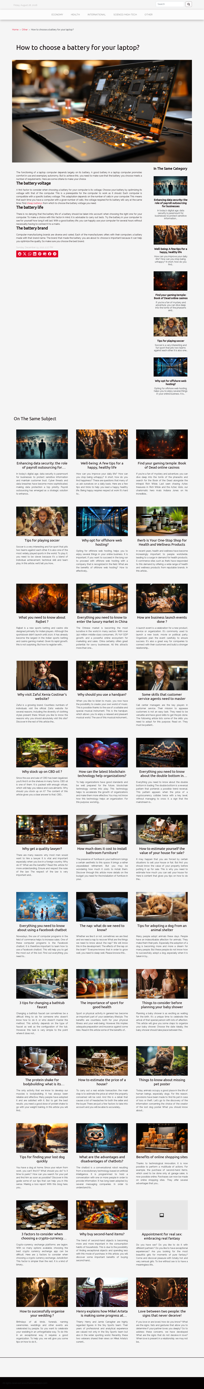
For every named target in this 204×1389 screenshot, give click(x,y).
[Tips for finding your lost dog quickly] (42, 1138)
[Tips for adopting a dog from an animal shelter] (162, 906)
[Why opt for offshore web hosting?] (170, 367)
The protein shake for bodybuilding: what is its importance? (42, 1084)
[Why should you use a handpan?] (102, 675)
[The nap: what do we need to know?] (102, 906)
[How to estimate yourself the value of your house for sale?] (162, 829)
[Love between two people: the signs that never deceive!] (162, 1292)
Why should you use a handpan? (102, 694)
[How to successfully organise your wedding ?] (42, 1292)
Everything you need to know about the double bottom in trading (162, 776)
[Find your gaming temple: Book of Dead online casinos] (170, 281)
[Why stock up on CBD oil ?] (42, 752)
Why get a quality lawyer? (42, 849)
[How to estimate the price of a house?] (102, 1060)
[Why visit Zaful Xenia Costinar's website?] (42, 675)
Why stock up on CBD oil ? (42, 771)
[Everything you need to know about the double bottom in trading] (162, 752)
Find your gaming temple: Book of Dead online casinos (171, 296)
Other (149, 14)
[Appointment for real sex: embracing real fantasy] (162, 1215)
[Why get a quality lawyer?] (42, 829)
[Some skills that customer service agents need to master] (162, 675)
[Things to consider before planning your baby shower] (162, 983)
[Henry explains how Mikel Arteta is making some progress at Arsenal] (102, 1292)
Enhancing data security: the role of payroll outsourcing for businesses (170, 203)
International (97, 14)
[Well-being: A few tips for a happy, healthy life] (170, 235)
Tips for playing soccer (170, 340)
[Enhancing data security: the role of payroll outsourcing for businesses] (170, 185)
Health (75, 14)
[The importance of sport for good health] (102, 983)
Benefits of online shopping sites (162, 1157)
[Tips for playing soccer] (170, 326)
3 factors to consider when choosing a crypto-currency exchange (42, 1238)
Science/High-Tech (125, 14)
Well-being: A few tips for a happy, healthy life (170, 250)
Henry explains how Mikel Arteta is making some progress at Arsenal (102, 1315)
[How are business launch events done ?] (162, 598)
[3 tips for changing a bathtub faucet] (42, 983)
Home (15, 29)
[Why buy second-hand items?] (102, 1215)
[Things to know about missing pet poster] (162, 1060)
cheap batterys (34, 203)
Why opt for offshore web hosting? (170, 382)
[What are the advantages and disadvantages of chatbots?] (102, 1138)
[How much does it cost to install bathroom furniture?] (102, 829)
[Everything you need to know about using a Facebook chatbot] (42, 906)
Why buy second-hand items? (102, 1234)
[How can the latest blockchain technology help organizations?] (102, 752)
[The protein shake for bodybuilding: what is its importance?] (42, 1060)
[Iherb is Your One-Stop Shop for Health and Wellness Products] (162, 521)
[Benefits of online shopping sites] (162, 1138)
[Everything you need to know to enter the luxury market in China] (102, 598)
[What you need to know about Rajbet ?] (42, 598)
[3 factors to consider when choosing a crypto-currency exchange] (42, 1215)
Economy (57, 14)
